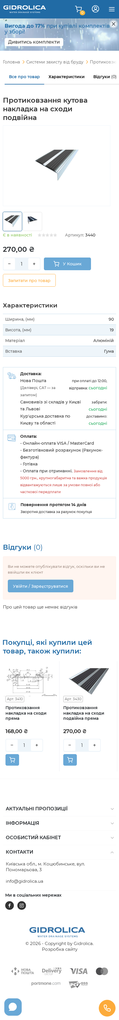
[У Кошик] (12, 760)
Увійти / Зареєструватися (40, 586)
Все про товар (24, 76)
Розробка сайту (59, 949)
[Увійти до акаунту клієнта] (95, 9)
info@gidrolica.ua (24, 881)
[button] (59, 809)
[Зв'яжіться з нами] (107, 1008)
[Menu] (111, 9)
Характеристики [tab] (67, 76)
